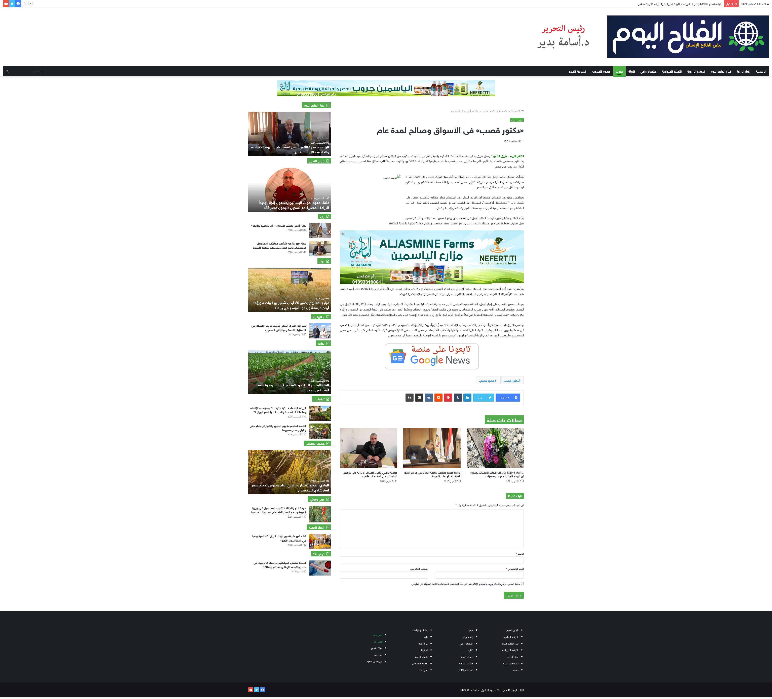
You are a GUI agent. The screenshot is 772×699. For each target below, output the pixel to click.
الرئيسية (761, 71)
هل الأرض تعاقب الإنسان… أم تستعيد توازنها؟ (278, 225)
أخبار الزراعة (743, 71)
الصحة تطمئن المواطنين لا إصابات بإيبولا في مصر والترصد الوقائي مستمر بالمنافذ (280, 564)
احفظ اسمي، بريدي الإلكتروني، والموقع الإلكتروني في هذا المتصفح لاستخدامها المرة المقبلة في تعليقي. (465, 583)
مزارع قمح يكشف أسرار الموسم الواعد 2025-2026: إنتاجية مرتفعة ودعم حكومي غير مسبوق (290, 304)
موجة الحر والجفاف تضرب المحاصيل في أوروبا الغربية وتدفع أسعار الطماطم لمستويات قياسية (278, 509)
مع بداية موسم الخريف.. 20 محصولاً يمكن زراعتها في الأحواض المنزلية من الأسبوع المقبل (672, 3)
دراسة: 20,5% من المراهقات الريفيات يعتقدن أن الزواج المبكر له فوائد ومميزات (497, 474)
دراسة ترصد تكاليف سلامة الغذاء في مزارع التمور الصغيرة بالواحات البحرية (432, 474)
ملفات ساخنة (466, 663)
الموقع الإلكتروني (419, 568)
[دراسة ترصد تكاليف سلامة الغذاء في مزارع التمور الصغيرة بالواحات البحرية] (431, 448)
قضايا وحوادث (420, 630)
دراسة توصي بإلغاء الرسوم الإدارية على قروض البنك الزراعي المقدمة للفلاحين (370, 474)
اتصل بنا (378, 641)
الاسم (520, 553)
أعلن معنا (377, 634)
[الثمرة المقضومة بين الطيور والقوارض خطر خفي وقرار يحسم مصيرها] (320, 431)
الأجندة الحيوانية (672, 71)
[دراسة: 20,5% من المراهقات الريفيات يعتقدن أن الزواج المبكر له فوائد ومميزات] (495, 448)
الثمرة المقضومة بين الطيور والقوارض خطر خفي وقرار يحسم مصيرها (278, 427)
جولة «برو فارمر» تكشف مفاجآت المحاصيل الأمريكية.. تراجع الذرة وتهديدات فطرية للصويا (279, 245)
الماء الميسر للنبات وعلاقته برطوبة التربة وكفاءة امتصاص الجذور (293, 387)
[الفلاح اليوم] (645, 36)
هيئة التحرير (376, 648)
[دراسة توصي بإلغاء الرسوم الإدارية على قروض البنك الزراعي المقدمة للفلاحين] (368, 448)
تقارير (470, 650)
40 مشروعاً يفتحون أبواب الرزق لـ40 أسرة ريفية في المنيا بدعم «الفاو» (279, 538)
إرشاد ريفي (467, 636)
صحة (515, 669)
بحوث (619, 71)
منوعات (424, 669)
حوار (471, 630)
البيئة (631, 71)
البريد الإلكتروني (515, 568)
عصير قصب (486, 380)
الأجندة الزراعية (696, 71)
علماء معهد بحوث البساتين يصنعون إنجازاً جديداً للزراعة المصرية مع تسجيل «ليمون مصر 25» (294, 204)
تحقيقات (423, 650)
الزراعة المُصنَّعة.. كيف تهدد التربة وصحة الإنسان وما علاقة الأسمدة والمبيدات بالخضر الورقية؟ (278, 409)
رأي (426, 636)
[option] (289, 134)
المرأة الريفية (421, 656)
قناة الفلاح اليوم (721, 71)
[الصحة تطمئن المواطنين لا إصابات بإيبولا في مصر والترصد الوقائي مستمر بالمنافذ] (320, 568)
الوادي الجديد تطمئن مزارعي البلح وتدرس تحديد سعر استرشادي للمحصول (290, 487)
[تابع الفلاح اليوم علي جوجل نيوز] (432, 355)
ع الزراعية (423, 643)
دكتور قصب (511, 380)
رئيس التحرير (512, 630)
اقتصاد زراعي (649, 71)
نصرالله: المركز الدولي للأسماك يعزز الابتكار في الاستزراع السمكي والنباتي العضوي (279, 327)
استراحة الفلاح (577, 71)
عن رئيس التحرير (374, 661)
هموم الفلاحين (601, 71)
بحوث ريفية (504, 110)
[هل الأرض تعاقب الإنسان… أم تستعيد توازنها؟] (320, 230)
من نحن (378, 654)
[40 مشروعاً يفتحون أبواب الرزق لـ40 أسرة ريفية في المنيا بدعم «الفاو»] (320, 541)
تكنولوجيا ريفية (510, 663)
